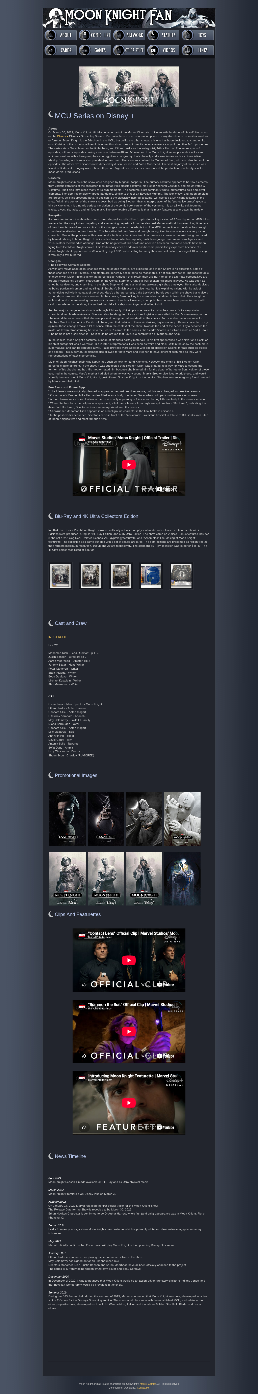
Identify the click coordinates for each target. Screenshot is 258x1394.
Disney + (62, 136)
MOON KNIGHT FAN (129, 18)
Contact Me (143, 1387)
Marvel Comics (148, 1384)
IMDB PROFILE (58, 637)
